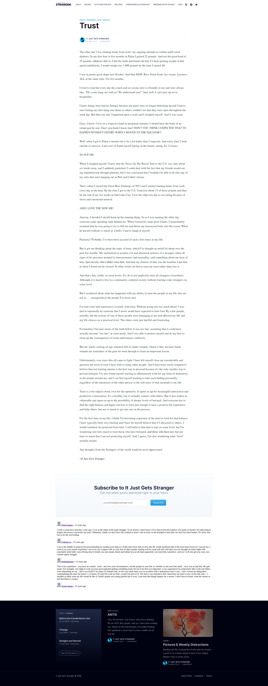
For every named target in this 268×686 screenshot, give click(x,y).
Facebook (199, 676)
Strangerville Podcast (138, 4)
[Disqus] (134, 555)
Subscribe (206, 4)
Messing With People (164, 4)
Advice (106, 20)
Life (99, 20)
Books (87, 4)
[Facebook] (191, 4)
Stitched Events (102, 4)
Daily (78, 4)
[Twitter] (196, 4)
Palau (82, 20)
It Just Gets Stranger (97, 39)
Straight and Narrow (70, 640)
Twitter (209, 676)
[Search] (186, 4)
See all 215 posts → (69, 653)
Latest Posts (186, 676)
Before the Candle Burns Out (74, 618)
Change (63, 629)
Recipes (118, 4)
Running (91, 20)
